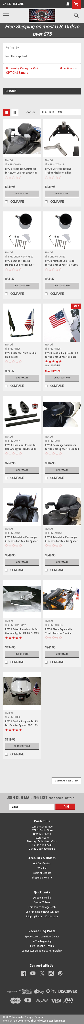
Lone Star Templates (53, 1020)
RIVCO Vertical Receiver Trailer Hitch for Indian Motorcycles (59, 171)
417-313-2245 (15, 4)
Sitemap (39, 1017)
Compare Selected (66, 780)
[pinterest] (60, 973)
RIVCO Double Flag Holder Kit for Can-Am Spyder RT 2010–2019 (61, 355)
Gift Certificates (42, 863)
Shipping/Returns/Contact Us (42, 916)
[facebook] (23, 973)
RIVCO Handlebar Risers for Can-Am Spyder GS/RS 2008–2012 (21, 448)
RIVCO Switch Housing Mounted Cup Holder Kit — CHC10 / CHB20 (20, 263)
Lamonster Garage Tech (42, 907)
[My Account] (68, 4)
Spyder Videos (42, 902)
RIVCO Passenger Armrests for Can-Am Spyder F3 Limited (62, 447)
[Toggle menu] (6, 15)
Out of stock (22, 193)
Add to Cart (22, 378)
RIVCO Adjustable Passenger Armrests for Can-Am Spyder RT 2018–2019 (61, 540)
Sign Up (47, 873)
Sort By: (31, 112)
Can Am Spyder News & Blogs (42, 911)
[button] (42, 70)
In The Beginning (42, 941)
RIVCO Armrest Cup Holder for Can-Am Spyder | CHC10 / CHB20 (61, 263)
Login (36, 873)
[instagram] (51, 973)
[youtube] (32, 973)
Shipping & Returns (42, 877)
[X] (42, 973)
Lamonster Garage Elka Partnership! (42, 950)
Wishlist (42, 868)
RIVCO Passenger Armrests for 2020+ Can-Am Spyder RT (21, 170)
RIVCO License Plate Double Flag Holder (21, 355)
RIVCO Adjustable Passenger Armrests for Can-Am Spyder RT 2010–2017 (21, 540)
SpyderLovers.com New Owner (42, 936)
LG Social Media (42, 897)
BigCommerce (22, 1020)
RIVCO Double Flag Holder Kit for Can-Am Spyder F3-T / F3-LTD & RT (22, 724)
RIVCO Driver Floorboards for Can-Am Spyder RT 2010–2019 (22, 631)
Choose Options (22, 286)
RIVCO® (9, 160)
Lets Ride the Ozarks (42, 946)
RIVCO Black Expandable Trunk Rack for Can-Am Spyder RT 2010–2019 (59, 632)
